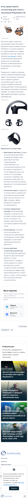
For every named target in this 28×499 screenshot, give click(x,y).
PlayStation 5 (5, 330)
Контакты (4, 458)
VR (12, 330)
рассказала (12, 56)
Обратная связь (6, 464)
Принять (14, 488)
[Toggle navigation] (24, 496)
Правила (4, 461)
